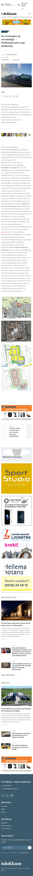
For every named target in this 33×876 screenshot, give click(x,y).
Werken (3, 809)
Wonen (3, 812)
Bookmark (16, 59)
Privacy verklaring (6, 828)
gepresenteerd (6, 232)
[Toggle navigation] (29, 13)
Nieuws (4, 31)
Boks (2, 870)
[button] (29, 431)
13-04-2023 (5, 57)
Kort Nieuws (4, 806)
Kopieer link (6, 59)
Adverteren (4, 823)
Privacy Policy (25, 852)
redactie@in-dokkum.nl (10, 789)
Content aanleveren (6, 825)
